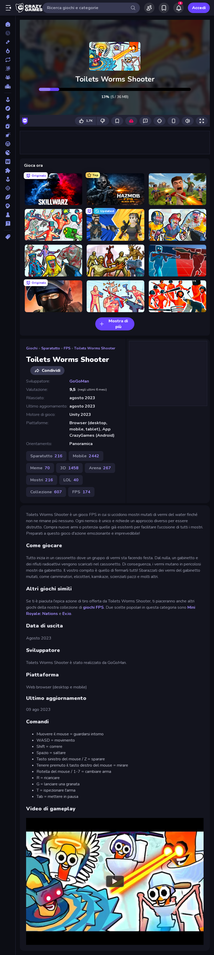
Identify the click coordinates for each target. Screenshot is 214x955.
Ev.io (66, 614)
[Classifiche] (7, 86)
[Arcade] (7, 99)
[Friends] (149, 8)
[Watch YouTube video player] (115, 881)
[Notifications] (178, 8)
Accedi (199, 8)
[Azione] (7, 117)
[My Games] (164, 8)
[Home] (7, 24)
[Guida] (7, 143)
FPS (67, 348)
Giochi (32, 348)
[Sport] (7, 197)
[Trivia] (7, 223)
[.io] (7, 152)
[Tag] (7, 236)
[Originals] (7, 68)
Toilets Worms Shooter (94, 348)
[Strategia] (7, 205)
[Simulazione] (7, 179)
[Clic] (7, 135)
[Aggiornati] (7, 59)
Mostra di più (118, 324)
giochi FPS (93, 607)
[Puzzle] (7, 170)
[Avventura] (7, 108)
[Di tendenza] (7, 50)
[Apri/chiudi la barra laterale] (8, 8)
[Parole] (7, 161)
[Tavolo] (7, 214)
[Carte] (7, 126)
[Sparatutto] (7, 188)
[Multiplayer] (7, 77)
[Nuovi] (7, 42)
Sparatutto (50, 348)
